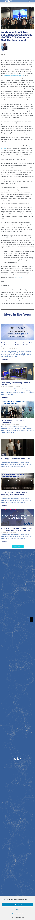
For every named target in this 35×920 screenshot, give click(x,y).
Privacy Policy (20, 917)
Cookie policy (13, 917)
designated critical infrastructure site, (13, 76)
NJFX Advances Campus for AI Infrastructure (12, 421)
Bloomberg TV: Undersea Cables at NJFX (16, 458)
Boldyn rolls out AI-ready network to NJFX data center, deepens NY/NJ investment (16, 529)
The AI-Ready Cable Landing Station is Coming (15, 384)
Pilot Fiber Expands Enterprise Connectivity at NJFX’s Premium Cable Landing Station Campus (17, 345)
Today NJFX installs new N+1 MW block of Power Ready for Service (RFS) (16, 493)
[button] (29, 1)
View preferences (17, 914)
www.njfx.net (18, 277)
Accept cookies (17, 904)
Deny (17, 909)
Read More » (4, 359)
